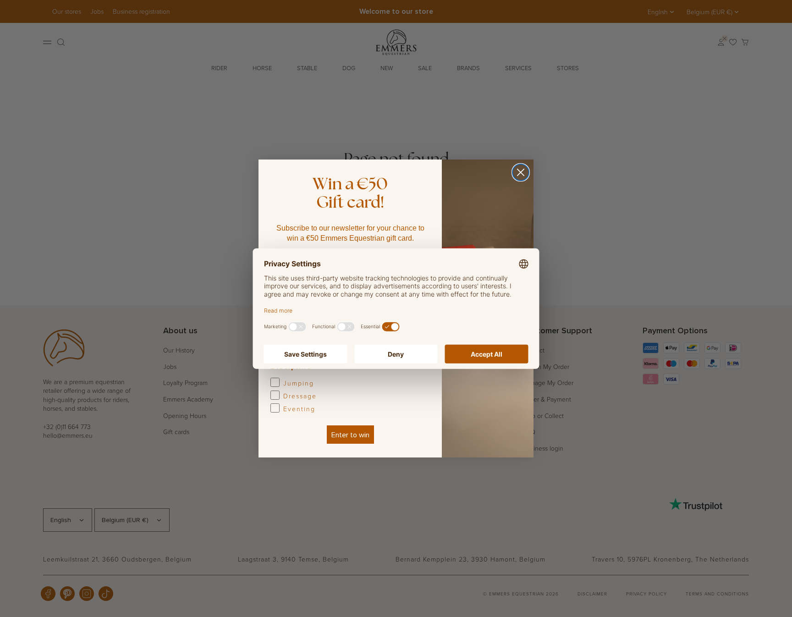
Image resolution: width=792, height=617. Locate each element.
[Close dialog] (520, 172)
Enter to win (350, 435)
